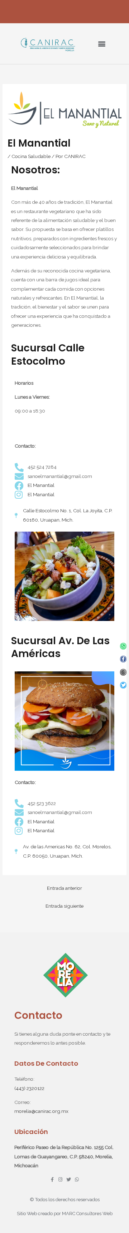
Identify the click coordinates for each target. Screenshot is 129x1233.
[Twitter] (123, 685)
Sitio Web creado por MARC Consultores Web (65, 1213)
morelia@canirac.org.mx (41, 1111)
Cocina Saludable (31, 156)
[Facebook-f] (123, 659)
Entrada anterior (64, 888)
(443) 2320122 (29, 1088)
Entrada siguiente (64, 906)
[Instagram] (123, 672)
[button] (102, 44)
